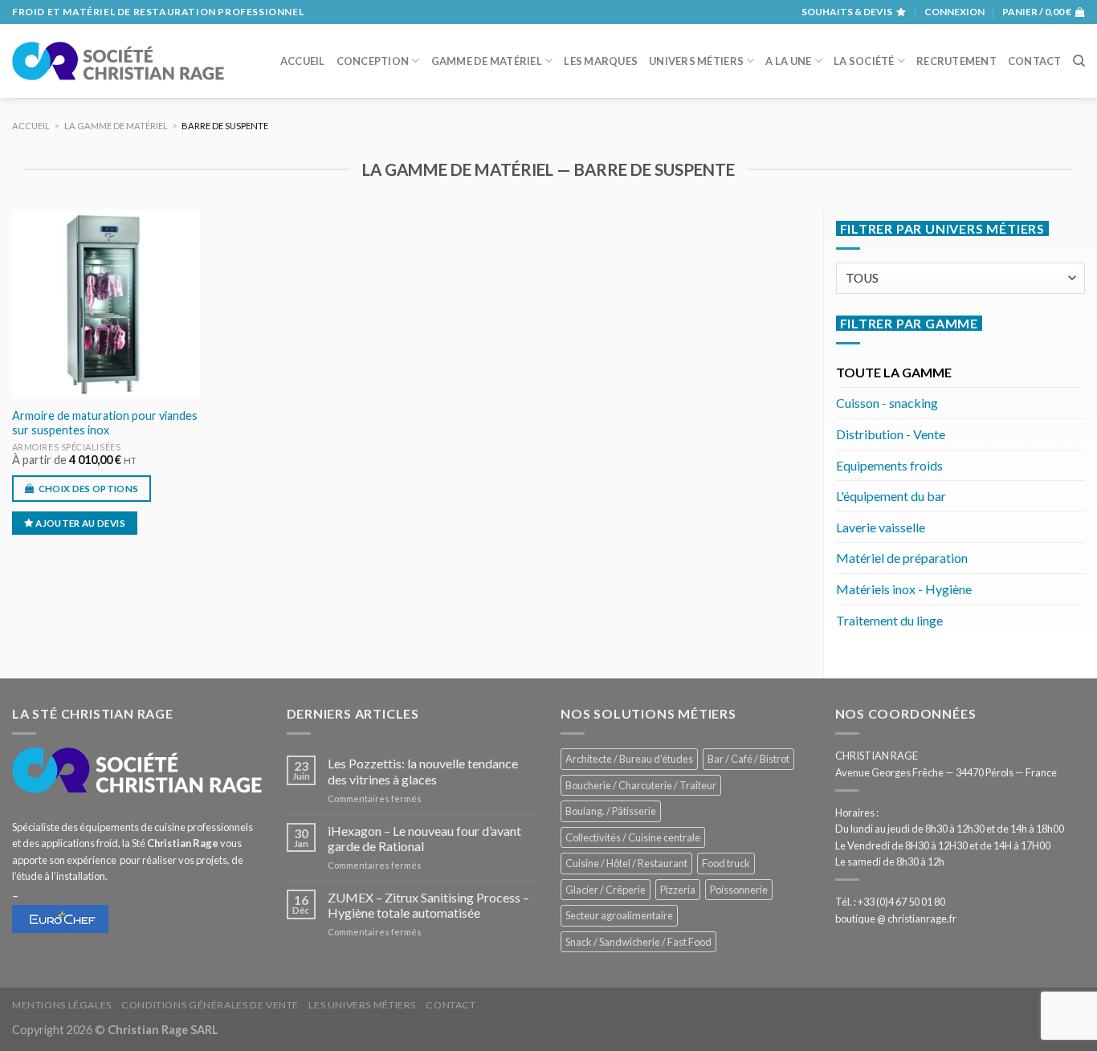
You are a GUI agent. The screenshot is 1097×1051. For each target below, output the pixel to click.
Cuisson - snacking (887, 402)
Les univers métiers (362, 1005)
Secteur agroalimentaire (619, 915)
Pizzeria (677, 889)
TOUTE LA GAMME (894, 372)
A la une (788, 61)
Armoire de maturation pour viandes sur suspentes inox (105, 423)
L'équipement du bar (891, 495)
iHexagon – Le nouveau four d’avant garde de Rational (424, 838)
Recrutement (956, 61)
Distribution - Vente (890, 434)
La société (864, 61)
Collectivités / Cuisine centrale (632, 837)
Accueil (302, 61)
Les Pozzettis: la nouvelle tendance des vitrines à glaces (423, 771)
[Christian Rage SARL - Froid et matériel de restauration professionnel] (118, 61)
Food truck (726, 863)
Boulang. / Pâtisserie (610, 811)
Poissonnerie (739, 889)
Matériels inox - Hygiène (904, 589)
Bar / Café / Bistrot (748, 758)
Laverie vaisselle (880, 527)
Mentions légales (62, 1005)
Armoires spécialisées (66, 447)
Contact (1035, 61)
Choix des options (89, 488)
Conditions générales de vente (210, 1005)
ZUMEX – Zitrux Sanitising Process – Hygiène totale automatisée (428, 905)
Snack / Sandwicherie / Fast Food (638, 941)
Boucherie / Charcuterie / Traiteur (640, 785)
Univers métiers (696, 61)
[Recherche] (1079, 61)
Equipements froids (889, 465)
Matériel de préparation (902, 557)
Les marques (601, 61)
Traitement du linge (889, 620)
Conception (373, 61)
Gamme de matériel (486, 61)
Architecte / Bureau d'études (629, 758)
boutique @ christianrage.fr (895, 918)
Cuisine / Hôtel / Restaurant (626, 863)
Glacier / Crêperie (605, 889)
